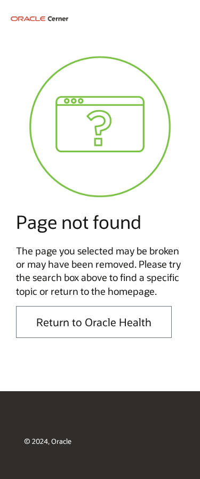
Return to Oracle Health (93, 322)
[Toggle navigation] (181, 17)
